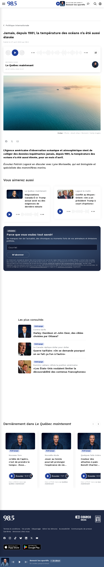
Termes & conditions (11, 529)
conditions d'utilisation (65, 267)
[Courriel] (17, 141)
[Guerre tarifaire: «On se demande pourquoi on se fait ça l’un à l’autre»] (24, 349)
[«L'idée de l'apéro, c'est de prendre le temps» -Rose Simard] (20, 441)
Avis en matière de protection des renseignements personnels (62, 263)
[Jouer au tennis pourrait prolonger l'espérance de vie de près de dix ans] (56, 441)
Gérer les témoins (49, 529)
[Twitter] (12, 141)
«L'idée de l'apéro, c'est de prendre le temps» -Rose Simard (19, 462)
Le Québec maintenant (17, 483)
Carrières (7, 532)
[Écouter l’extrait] (15, 52)
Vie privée (26, 529)
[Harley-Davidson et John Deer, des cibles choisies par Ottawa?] (24, 331)
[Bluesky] (21, 538)
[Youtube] (37, 538)
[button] (13, 562)
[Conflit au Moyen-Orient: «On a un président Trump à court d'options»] (65, 194)
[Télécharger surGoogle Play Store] (32, 547)
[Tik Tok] (15, 538)
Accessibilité (64, 529)
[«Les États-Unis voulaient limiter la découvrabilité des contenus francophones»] (24, 366)
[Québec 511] (98, 521)
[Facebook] (6, 141)
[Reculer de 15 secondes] (8, 52)
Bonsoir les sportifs (75, 5)
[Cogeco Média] (83, 520)
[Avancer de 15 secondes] (22, 52)
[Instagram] (10, 538)
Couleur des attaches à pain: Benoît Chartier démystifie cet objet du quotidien (92, 462)
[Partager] (95, 52)
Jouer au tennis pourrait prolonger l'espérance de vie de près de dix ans (55, 462)
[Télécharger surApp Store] (11, 547)
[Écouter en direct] (58, 3)
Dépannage (36, 529)
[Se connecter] (100, 3)
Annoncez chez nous (21, 532)
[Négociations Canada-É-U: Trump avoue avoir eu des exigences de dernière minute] (15, 194)
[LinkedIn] (26, 538)
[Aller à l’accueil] (12, 5)
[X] (31, 538)
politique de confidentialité (38, 267)
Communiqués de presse (81, 529)
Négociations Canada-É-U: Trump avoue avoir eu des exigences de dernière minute (35, 200)
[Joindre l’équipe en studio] (88, 4)
